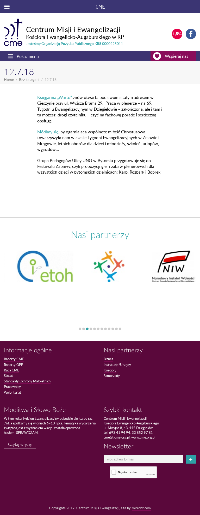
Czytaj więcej (20, 444)
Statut (8, 375)
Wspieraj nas (176, 56)
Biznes (108, 359)
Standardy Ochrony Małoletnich (27, 381)
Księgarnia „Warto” (54, 97)
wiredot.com (141, 508)
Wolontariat (12, 392)
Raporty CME (14, 359)
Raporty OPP (13, 364)
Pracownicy (12, 386)
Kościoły (110, 370)
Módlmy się (47, 132)
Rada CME (11, 370)
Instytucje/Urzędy (117, 364)
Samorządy (112, 375)
